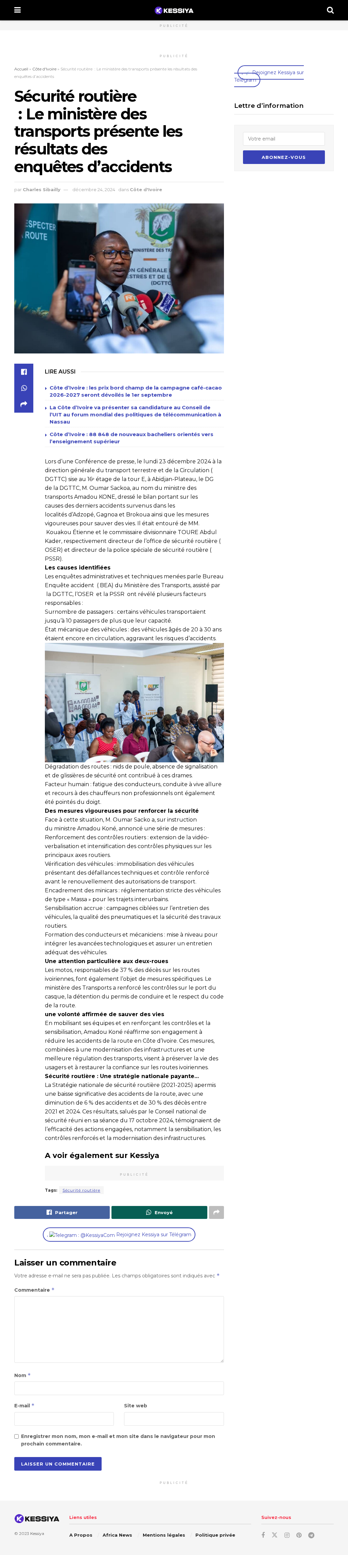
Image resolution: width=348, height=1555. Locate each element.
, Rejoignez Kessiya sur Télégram (119, 1234)
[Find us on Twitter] (275, 1535)
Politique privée (215, 1535)
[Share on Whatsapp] (23, 388)
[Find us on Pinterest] (298, 1535)
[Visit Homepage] (173, 10)
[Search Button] (330, 10)
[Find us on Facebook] (263, 1535)
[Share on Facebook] (23, 372)
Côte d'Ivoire (44, 68)
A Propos (80, 1535)
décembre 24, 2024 (93, 189)
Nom (22, 1375)
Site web (135, 1406)
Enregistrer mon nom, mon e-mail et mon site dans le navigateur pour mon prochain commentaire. (118, 1440)
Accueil (21, 68)
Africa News (117, 1535)
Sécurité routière (81, 1190)
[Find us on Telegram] (311, 1535)
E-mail (24, 1405)
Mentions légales (164, 1535)
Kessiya (37, 1533)
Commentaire (34, 1290)
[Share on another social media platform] (23, 404)
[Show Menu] (17, 10)
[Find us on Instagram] (287, 1535)
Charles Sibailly (41, 189)
